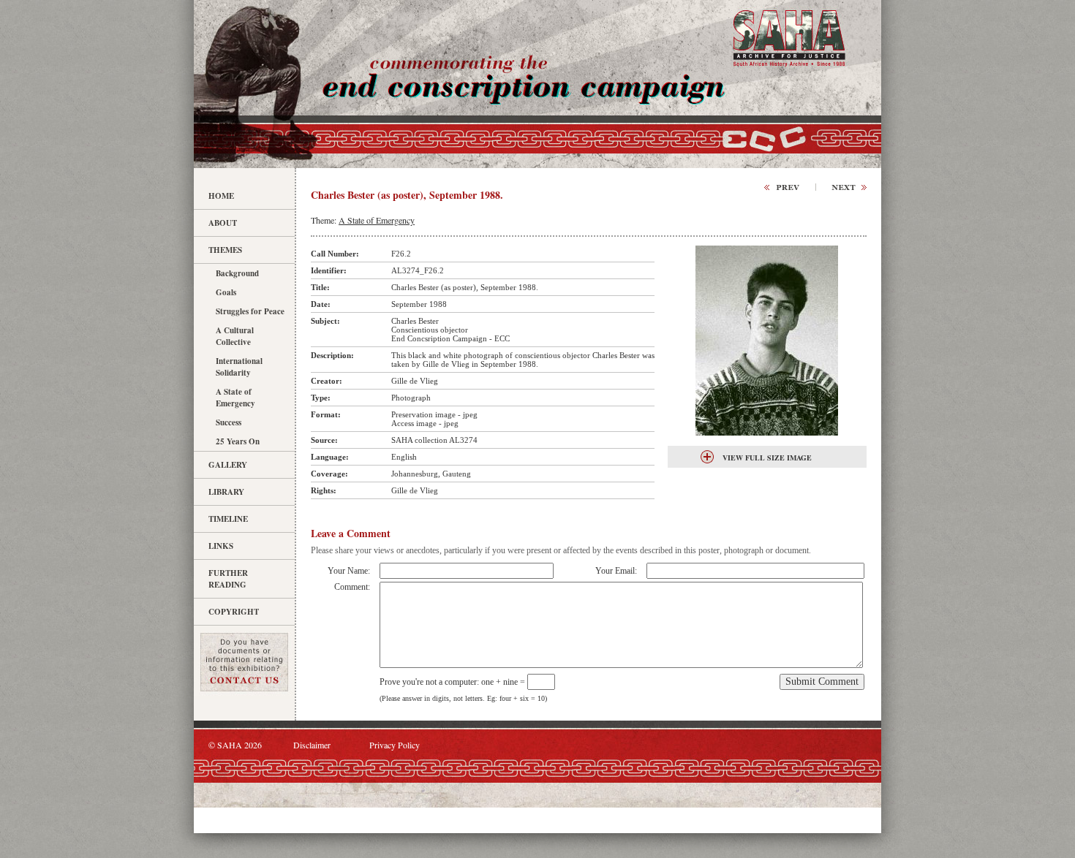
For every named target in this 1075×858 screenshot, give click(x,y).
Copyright (233, 612)
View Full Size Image (767, 457)
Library (226, 492)
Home (221, 196)
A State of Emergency (235, 397)
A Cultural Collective (235, 336)
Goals (226, 292)
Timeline (228, 519)
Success (228, 422)
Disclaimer (312, 745)
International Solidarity (239, 367)
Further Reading (228, 579)
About (222, 223)
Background (237, 273)
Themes (225, 250)
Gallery (227, 465)
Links (220, 546)
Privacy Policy (394, 745)
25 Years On (238, 441)
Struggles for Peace (250, 311)
